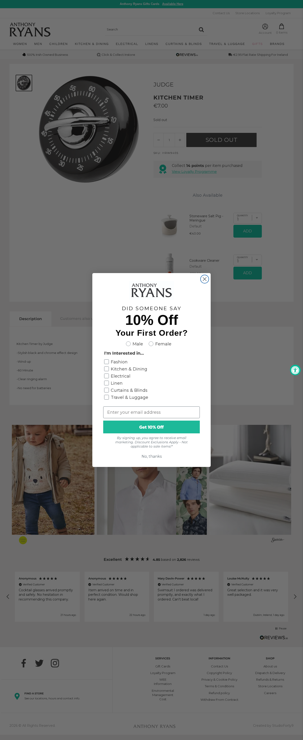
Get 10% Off (151, 427)
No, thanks (152, 456)
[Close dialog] (205, 279)
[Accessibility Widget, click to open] (295, 370)
